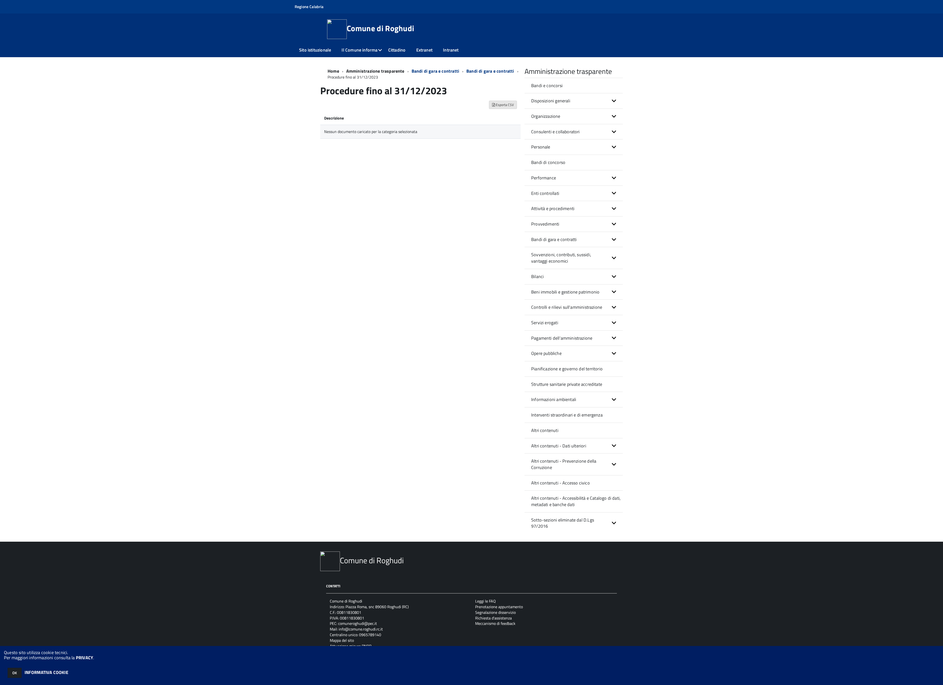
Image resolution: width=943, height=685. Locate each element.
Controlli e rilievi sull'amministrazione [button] (566, 307)
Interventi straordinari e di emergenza (567, 415)
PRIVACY (84, 657)
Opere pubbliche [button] (546, 353)
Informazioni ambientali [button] (553, 399)
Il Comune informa (359, 50)
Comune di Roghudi (380, 28)
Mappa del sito (342, 640)
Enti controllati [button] (545, 193)
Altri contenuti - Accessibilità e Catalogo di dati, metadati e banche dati (576, 501)
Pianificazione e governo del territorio (567, 368)
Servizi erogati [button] (544, 322)
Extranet (424, 50)
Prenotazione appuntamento (499, 607)
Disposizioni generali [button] (550, 100)
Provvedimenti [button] (545, 224)
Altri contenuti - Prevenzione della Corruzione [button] (563, 464)
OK (14, 673)
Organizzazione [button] (545, 116)
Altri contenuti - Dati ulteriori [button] (558, 446)
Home (333, 71)
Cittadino (397, 50)
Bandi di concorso (548, 162)
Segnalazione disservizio (495, 612)
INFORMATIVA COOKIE (46, 672)
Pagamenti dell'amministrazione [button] (561, 338)
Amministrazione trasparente (375, 71)
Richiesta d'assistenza (493, 618)
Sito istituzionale (315, 50)
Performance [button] (543, 178)
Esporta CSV (504, 104)
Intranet (450, 50)
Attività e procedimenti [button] (552, 208)
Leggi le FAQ (485, 601)
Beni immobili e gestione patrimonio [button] (565, 292)
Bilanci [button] (537, 276)
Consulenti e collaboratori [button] (555, 131)
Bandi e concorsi (547, 85)
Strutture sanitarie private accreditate (566, 384)
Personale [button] (540, 147)
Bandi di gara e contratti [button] (554, 239)
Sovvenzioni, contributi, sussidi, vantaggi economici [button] (561, 257)
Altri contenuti (544, 430)
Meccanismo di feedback (495, 623)
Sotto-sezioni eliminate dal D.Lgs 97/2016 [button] (562, 523)
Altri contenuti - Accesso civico (560, 483)
